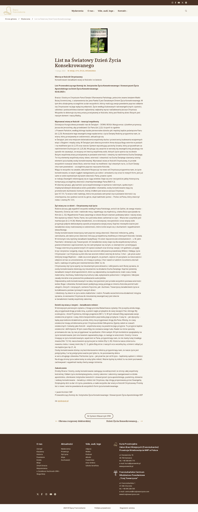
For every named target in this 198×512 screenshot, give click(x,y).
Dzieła (39, 460)
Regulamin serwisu (127, 508)
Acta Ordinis (90, 463)
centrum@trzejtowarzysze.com (137, 491)
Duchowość (65, 460)
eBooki (88, 457)
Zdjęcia (88, 449)
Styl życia (79, 71)
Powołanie (41, 457)
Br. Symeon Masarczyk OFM (99, 416)
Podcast (89, 454)
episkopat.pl (63, 401)
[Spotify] (186, 3)
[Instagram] (172, 3)
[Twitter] (182, 3)
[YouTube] (179, 3)
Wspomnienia (42, 468)
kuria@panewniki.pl (133, 463)
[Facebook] (175, 3)
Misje (72, 71)
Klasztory (40, 451)
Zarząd (39, 449)
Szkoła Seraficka (92, 465)
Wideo (88, 451)
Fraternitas (90, 460)
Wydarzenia (90, 71)
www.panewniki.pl (126, 466)
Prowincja (65, 451)
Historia (40, 454)
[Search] (186, 10)
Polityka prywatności (103, 508)
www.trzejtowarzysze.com (129, 494)
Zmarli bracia (42, 465)
